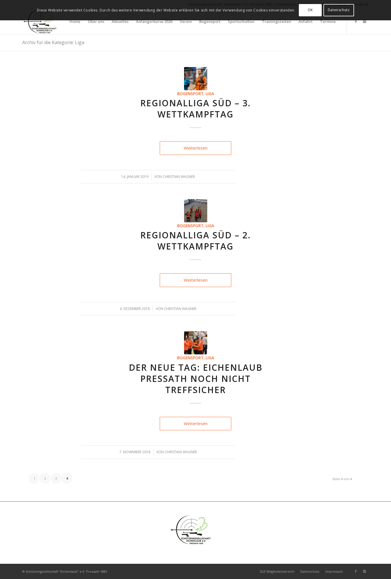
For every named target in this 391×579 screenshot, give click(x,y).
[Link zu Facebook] (355, 21)
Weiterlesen (196, 148)
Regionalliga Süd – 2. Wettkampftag (195, 240)
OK (310, 9)
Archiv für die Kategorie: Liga (53, 42)
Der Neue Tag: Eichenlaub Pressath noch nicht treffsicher (195, 379)
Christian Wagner (179, 176)
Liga (210, 93)
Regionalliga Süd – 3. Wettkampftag (195, 108)
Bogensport (190, 93)
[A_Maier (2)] (195, 78)
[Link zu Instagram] (364, 21)
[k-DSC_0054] (195, 342)
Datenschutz (339, 9)
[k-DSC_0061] (195, 210)
